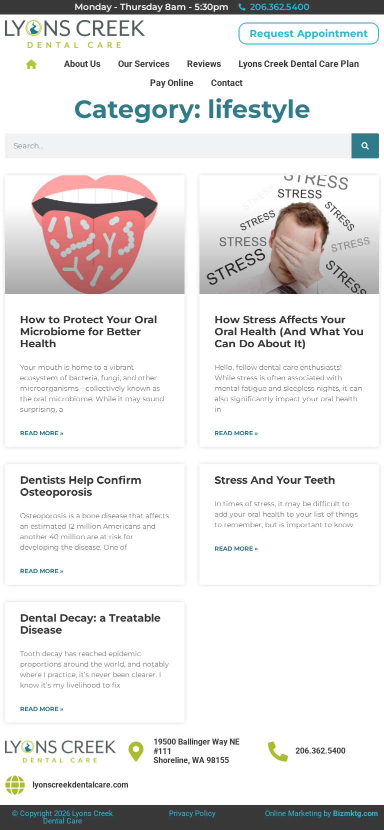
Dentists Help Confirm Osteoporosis (81, 486)
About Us (82, 63)
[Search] (365, 145)
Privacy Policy (192, 813)
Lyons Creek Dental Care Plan (298, 63)
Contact (226, 82)
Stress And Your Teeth (275, 480)
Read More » (42, 433)
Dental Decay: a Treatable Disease (90, 624)
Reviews (204, 63)
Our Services (144, 63)
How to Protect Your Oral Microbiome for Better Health (88, 331)
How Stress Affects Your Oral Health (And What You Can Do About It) (289, 331)
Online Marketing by (321, 813)
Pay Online (172, 82)
